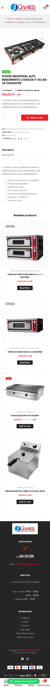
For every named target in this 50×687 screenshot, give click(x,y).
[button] (23, 681)
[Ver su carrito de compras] (45, 7)
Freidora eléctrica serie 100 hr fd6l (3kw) (25, 491)
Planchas (30, 412)
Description (8, 149)
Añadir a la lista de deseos (28, 90)
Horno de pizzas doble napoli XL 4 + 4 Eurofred (25, 276)
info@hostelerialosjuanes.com (27, 564)
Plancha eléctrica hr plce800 (25, 415)
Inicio (9, 19)
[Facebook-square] (22, 659)
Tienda (17, 19)
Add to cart (36, 117)
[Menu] (2, 7)
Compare (8, 90)
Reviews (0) (8, 154)
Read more (25, 288)
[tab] (25, 149)
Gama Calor (24, 132)
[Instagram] (27, 659)
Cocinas (15, 132)
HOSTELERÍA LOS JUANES (31, 650)
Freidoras (20, 487)
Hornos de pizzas (33, 271)
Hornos (23, 271)
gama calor (10, 135)
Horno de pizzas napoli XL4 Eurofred (25, 352)
